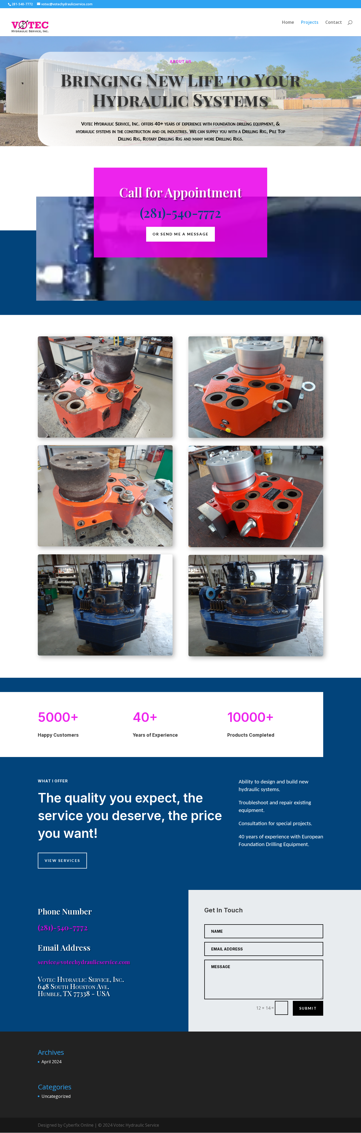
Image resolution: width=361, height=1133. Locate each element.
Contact (333, 22)
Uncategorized (56, 1096)
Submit (308, 1008)
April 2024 (51, 1062)
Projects (309, 22)
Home (288, 22)
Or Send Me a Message (180, 234)
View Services (62, 860)
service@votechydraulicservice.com (84, 961)
